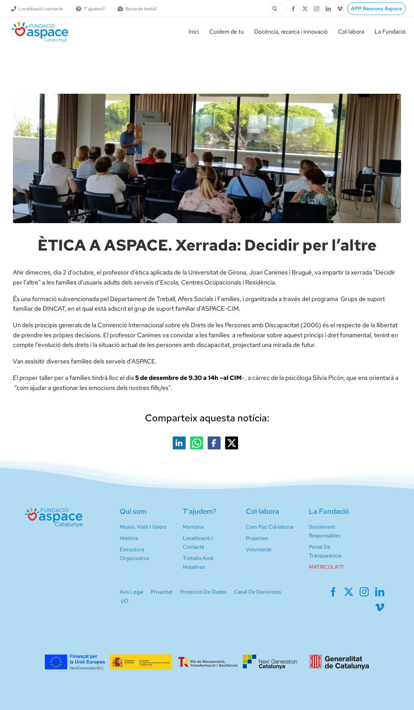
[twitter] (305, 8)
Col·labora (262, 511)
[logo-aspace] (40, 24)
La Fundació (329, 511)
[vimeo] (340, 8)
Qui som (133, 511)
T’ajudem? (199, 511)
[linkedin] (328, 8)
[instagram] (316, 8)
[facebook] (293, 8)
